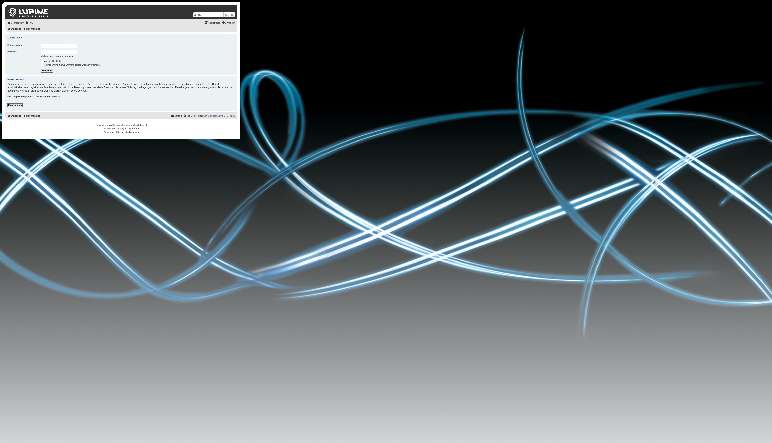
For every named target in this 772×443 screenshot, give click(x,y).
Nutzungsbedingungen (20, 96)
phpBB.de (135, 128)
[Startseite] (28, 12)
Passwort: (12, 51)
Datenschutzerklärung (47, 96)
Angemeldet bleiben (53, 61)
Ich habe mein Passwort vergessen (58, 56)
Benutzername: (15, 45)
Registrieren (15, 105)
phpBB (110, 125)
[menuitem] (29, 22)
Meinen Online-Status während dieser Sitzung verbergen (72, 65)
